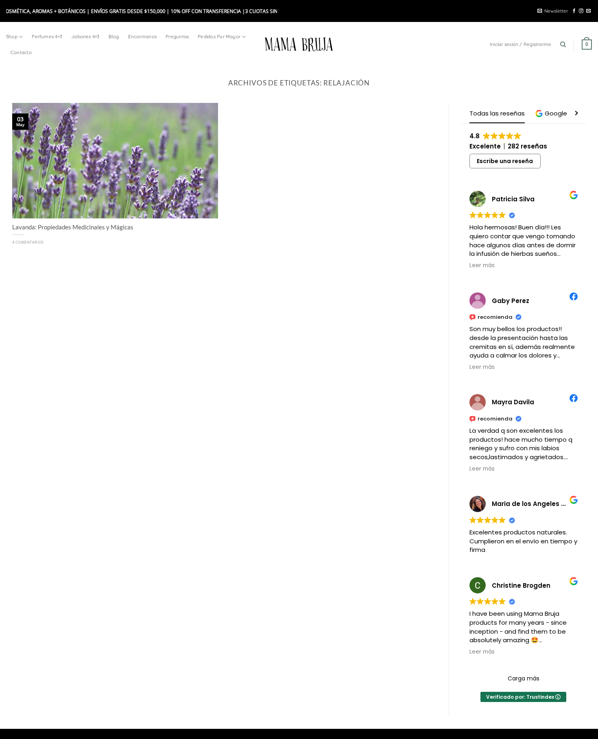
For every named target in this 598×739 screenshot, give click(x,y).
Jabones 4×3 (85, 36)
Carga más (523, 678)
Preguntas (177, 36)
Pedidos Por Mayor (219, 36)
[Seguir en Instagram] (581, 11)
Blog (114, 36)
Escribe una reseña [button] (505, 161)
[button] (552, 113)
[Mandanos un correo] (588, 11)
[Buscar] (563, 44)
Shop (11, 36)
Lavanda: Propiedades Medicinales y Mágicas (72, 227)
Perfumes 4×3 (47, 36)
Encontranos (142, 36)
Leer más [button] (482, 265)
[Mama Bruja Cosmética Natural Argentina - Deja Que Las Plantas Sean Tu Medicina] (299, 44)
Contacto (21, 52)
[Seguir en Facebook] (574, 11)
